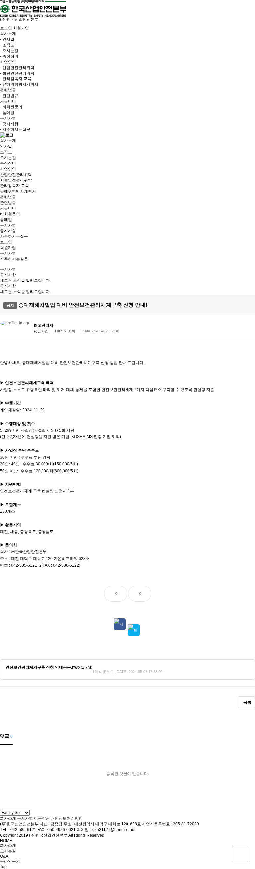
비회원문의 (10, 214)
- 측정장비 (9, 56)
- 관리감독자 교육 (15, 79)
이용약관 (42, 818)
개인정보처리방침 (67, 818)
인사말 (6, 146)
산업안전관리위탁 (16, 174)
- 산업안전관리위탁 (17, 67)
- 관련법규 (9, 95)
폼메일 (6, 219)
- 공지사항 (9, 124)
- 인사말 (7, 39)
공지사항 (8, 231)
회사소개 (8, 818)
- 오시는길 (9, 50)
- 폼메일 (7, 112)
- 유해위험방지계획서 (19, 84)
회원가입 (21, 28)
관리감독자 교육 (14, 185)
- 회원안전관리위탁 (17, 73)
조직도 (6, 152)
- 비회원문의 (11, 107)
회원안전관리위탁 (16, 180)
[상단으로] (240, 854)
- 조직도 (7, 45)
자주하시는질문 (14, 236)
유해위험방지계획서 (18, 191)
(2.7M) (48, 667)
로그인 (6, 28)
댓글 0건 (41, 331)
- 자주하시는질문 (15, 129)
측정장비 (8, 163)
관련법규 (8, 202)
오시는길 (8, 157)
